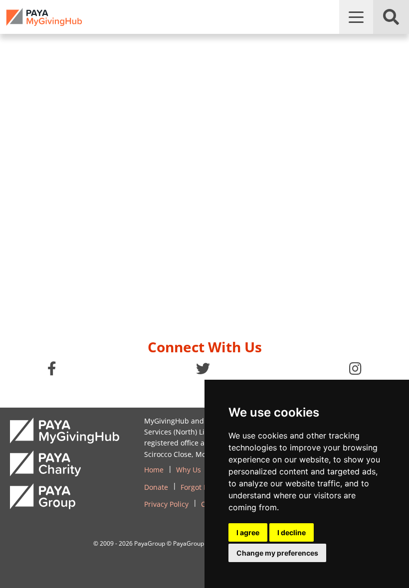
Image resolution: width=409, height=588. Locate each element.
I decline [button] (291, 532)
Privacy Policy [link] (166, 504)
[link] (44, 17)
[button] (356, 17)
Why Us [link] (188, 469)
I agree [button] (247, 532)
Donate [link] (156, 487)
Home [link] (154, 469)
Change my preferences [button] (277, 553)
